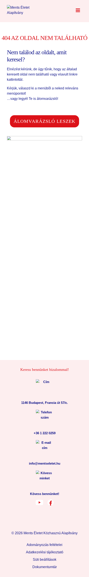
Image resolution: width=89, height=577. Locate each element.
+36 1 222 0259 (45, 433)
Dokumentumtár (44, 567)
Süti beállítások (44, 559)
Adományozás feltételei (44, 545)
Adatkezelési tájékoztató (44, 552)
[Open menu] (77, 10)
